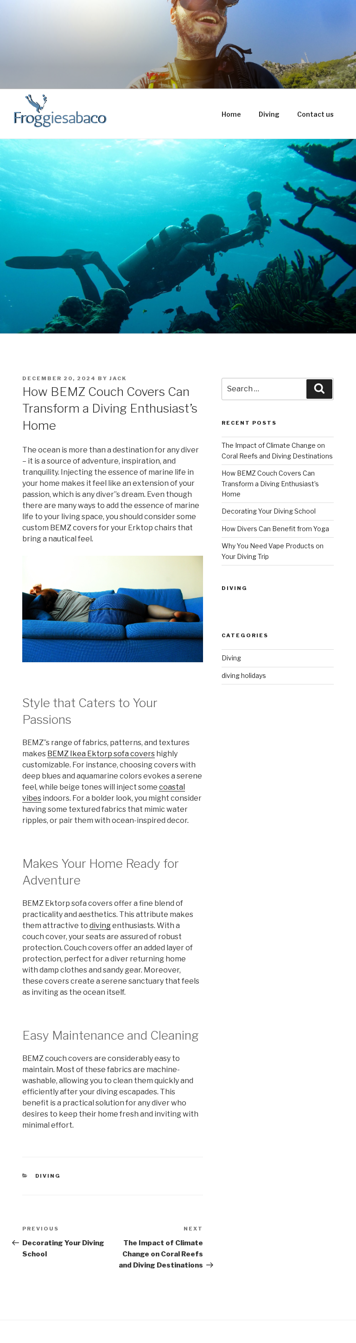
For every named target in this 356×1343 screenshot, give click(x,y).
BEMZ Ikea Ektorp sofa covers (101, 753)
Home (231, 114)
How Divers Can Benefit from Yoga (275, 529)
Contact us (315, 114)
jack (118, 378)
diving (100, 925)
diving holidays (244, 675)
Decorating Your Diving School (269, 511)
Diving (269, 114)
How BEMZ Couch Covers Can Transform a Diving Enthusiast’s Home (270, 483)
